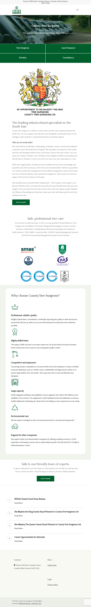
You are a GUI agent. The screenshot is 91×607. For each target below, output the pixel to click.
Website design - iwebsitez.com (30, 603)
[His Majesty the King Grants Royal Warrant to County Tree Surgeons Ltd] (45, 514)
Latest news (51, 565)
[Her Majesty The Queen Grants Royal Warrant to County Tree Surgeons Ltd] (45, 527)
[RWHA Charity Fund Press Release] (45, 501)
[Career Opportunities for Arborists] (45, 539)
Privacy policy (52, 585)
